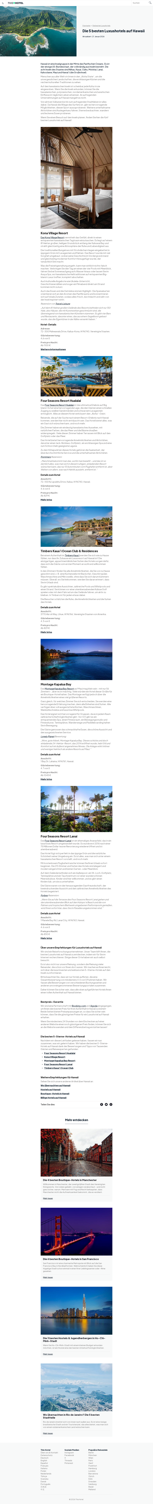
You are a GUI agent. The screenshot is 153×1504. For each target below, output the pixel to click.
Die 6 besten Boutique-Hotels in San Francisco (71, 1258)
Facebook (69, 1455)
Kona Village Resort (54, 1056)
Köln (90, 1479)
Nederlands (46, 1473)
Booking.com (79, 1005)
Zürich (91, 1476)
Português (45, 1484)
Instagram (69, 1452)
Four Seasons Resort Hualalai (59, 405)
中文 (42, 1489)
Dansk (43, 1481)
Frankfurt (92, 1465)
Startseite (86, 26)
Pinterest (69, 1463)
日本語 (43, 1486)
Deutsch (44, 1458)
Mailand (92, 1489)
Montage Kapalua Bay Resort (59, 688)
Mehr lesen (48, 1198)
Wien (90, 1458)
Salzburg (92, 1484)
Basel (90, 1486)
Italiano (44, 1468)
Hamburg (92, 1468)
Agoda (93, 1005)
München (92, 1455)
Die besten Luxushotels (101, 26)
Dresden (92, 1481)
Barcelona (93, 1473)
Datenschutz (46, 1455)
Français (44, 1465)
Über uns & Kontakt (49, 1452)
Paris (90, 1460)
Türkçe (44, 1476)
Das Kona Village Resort (52, 237)
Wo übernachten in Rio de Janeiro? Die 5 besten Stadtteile (71, 1416)
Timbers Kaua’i (72, 555)
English (44, 1460)
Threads (68, 1460)
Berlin (91, 1452)
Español (44, 1463)
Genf (90, 1463)
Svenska (44, 1479)
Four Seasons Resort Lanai (58, 840)
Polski (43, 1471)
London (92, 1471)
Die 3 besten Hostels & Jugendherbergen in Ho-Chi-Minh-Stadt (74, 1339)
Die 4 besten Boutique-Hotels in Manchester (70, 1179)
